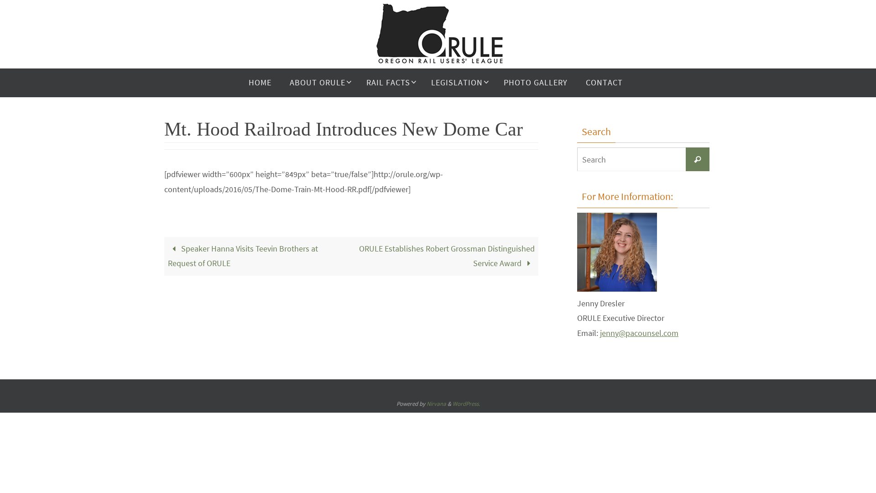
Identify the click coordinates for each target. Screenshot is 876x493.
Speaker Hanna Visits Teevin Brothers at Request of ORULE (243, 255)
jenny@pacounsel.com (639, 333)
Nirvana (436, 404)
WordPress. (466, 404)
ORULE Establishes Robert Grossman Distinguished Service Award (447, 255)
